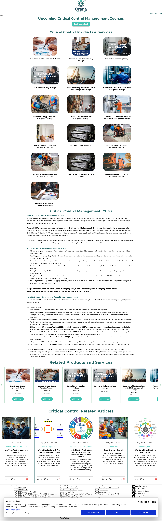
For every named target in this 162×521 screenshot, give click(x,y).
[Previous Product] (1, 385)
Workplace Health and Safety (16, 446)
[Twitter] (141, 493)
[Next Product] (160, 385)
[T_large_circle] (141, 490)
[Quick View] (45, 46)
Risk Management (48, 446)
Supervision (113, 446)
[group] (81, 385)
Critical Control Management (81, 446)
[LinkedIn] (141, 486)
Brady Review (111, 240)
